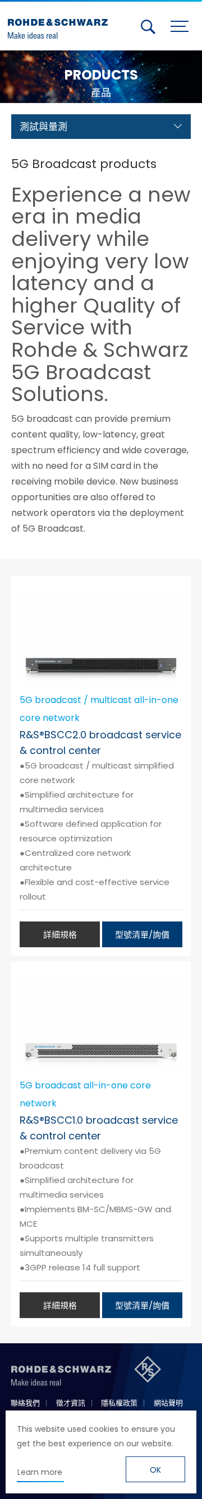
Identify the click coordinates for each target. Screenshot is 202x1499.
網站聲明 (168, 1403)
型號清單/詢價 (142, 935)
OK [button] (155, 1469)
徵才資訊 (70, 1403)
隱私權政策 (119, 1403)
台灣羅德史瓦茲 (61, 24)
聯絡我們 (25, 1403)
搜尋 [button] (148, 27)
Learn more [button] (39, 1472)
